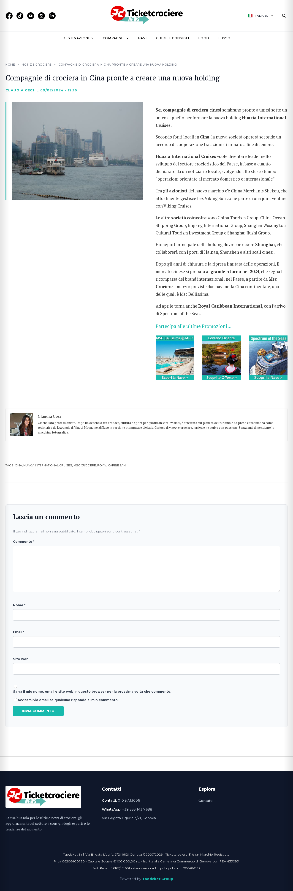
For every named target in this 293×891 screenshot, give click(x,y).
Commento (23, 541)
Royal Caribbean (111, 465)
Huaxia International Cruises (47, 465)
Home (10, 64)
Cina (18, 465)
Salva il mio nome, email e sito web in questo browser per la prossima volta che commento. (92, 691)
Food (203, 38)
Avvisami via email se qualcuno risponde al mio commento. (68, 700)
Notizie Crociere (37, 64)
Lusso (224, 38)
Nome (19, 605)
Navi (142, 38)
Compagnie (114, 38)
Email (18, 632)
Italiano (261, 15)
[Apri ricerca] (284, 15)
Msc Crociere (84, 465)
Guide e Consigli (172, 38)
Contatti (205, 800)
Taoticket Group (157, 879)
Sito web (21, 659)
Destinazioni (75, 38)
